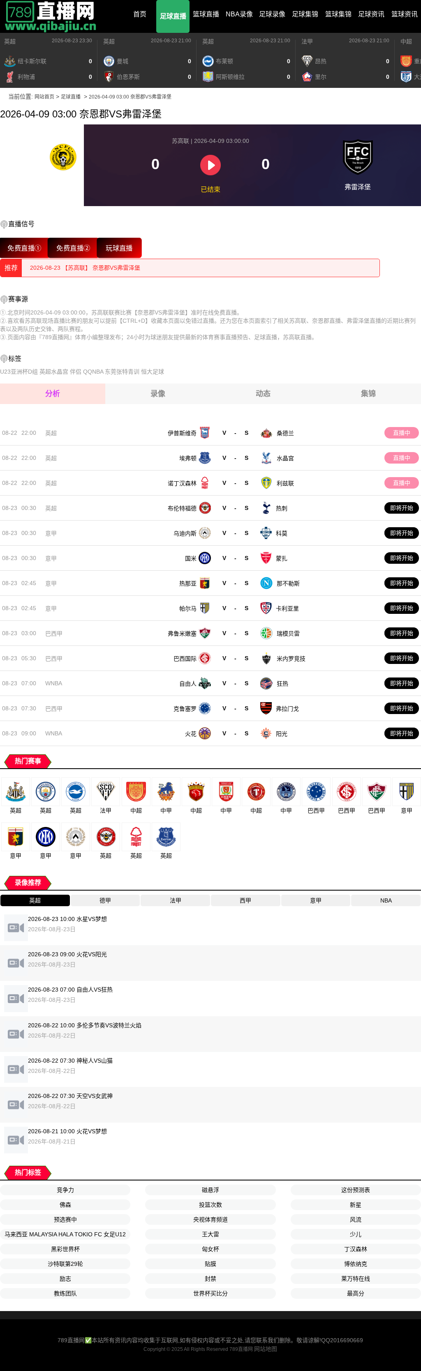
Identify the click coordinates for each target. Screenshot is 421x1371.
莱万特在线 (355, 1278)
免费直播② (73, 247)
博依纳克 (355, 1264)
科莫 (281, 533)
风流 (355, 1219)
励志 (65, 1278)
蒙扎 (281, 558)
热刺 (281, 508)
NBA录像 (239, 14)
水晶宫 (285, 458)
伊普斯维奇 (182, 433)
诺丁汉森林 (182, 483)
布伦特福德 (182, 508)
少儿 (355, 1234)
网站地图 (265, 1349)
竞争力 (65, 1190)
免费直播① (24, 247)
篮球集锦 (338, 14)
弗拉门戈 (287, 708)
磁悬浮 (210, 1190)
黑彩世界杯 (65, 1249)
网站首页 (44, 97)
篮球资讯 (404, 14)
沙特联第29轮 (65, 1264)
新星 (355, 1204)
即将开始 (401, 508)
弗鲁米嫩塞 (182, 633)
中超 (406, 41)
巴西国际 (185, 658)
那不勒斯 (288, 583)
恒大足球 (152, 371)
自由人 (188, 683)
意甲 (51, 533)
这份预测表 (355, 1190)
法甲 (307, 41)
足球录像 (272, 14)
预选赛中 (65, 1219)
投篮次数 (210, 1204)
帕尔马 (188, 608)
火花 (191, 733)
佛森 (65, 1204)
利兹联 (285, 483)
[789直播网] (51, 16)
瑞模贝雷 (288, 633)
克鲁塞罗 (185, 708)
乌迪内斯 (185, 533)
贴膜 (210, 1264)
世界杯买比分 (210, 1293)
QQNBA (93, 371)
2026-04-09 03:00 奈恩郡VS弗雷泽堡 (130, 97)
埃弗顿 (188, 458)
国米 (191, 558)
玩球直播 (119, 247)
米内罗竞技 (291, 658)
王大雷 (210, 1234)
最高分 (355, 1293)
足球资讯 (371, 14)
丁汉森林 (355, 1249)
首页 (139, 14)
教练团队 (65, 1293)
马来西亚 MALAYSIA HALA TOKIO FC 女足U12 (65, 1234)
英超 (10, 41)
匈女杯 (210, 1249)
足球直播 (173, 16)
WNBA (53, 683)
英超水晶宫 (53, 371)
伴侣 (75, 371)
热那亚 (188, 583)
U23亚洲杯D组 (19, 371)
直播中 (401, 432)
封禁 (210, 1278)
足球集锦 (305, 14)
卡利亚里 (287, 608)
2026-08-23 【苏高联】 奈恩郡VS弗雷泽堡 (85, 267)
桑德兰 (285, 433)
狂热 (282, 683)
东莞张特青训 (122, 371)
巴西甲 (53, 633)
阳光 (281, 733)
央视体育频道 (210, 1219)
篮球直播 (206, 14)
